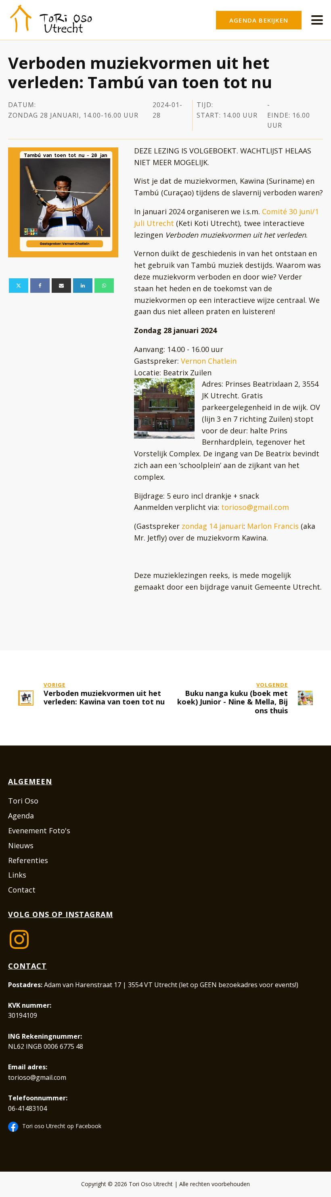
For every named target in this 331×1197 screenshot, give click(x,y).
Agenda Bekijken (258, 20)
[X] (18, 285)
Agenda (21, 815)
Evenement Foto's (39, 830)
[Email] (61, 285)
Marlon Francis (273, 526)
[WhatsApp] (104, 285)
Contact (22, 890)
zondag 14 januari (212, 526)
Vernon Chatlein (209, 361)
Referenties (28, 860)
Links (17, 875)
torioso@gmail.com (255, 507)
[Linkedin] (82, 285)
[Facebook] (40, 285)
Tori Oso (23, 801)
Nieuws (21, 845)
